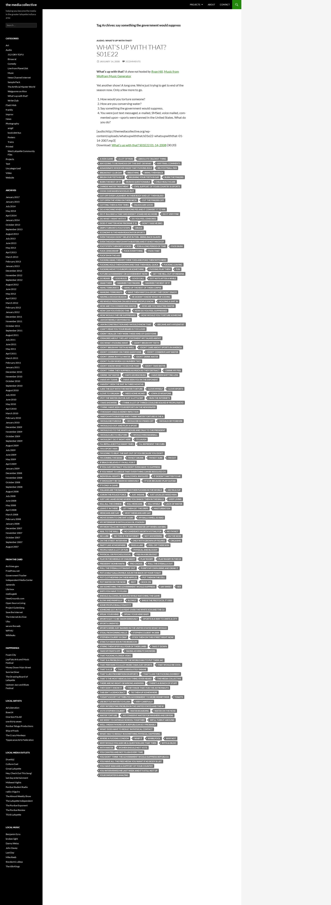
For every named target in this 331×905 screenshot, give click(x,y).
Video (9, 173)
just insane (138, 494)
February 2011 (13, 362)
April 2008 (11, 509)
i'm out (172, 458)
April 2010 (11, 408)
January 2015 (13, 201)
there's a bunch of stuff (163, 683)
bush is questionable (138, 182)
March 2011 (12, 358)
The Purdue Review (15, 810)
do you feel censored (144, 218)
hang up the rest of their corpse (142, 287)
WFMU (9, 630)
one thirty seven (14, 721)
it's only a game (109, 485)
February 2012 (13, 307)
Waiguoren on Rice (17, 91)
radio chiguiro (13, 791)
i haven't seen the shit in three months (121, 384)
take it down (159, 646)
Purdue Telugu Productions (19, 726)
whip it (138, 738)
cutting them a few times (114, 205)
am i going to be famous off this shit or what (126, 163)
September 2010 (14, 385)
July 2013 (11, 238)
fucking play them (159, 269)
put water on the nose (113, 582)
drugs (138, 228)
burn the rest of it (110, 182)
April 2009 (11, 463)
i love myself (155, 389)
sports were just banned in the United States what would (133, 628)
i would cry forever (170, 421)
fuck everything (133, 251)
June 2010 (11, 399)
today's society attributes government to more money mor (134, 697)
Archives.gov (12, 566)
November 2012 (14, 275)
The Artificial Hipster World (21, 86)
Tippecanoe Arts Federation (20, 739)
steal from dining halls (113, 632)
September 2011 (14, 330)
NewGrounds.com (15, 598)
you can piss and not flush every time (121, 752)
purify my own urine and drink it (159, 568)
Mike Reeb (11, 857)
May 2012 (11, 293)
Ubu (8, 621)
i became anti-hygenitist (170, 324)
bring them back (153, 172)
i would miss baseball (145, 435)
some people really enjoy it (115, 605)
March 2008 (12, 514)
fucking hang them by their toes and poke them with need (133, 260)
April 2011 (11, 353)
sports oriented (109, 623)
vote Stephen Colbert (112, 711)
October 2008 (13, 482)
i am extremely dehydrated (115, 320)
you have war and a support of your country (126, 766)
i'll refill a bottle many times (117, 444)
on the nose (174, 536)
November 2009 (14, 431)
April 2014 (11, 215)
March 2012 (12, 302)
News (8, 118)
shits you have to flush (113, 591)
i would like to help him (113, 435)
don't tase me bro (152, 223)
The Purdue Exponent (17, 805)
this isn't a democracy (112, 692)
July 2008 (11, 496)
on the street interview (113, 540)
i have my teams (108, 379)
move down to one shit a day (116, 517)
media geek (11, 593)
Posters (11, 137)
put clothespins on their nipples (118, 577)
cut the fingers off (153, 200)
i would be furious (110, 421)
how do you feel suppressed (151, 310)
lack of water (174, 504)
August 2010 (12, 390)
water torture (108, 715)
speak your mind (109, 614)
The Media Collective (169, 678)
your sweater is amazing (114, 775)
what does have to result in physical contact (126, 729)
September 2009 (14, 440)
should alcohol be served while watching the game (130, 596)
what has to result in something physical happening (130, 734)
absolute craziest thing (152, 159)
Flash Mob (11, 105)
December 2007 (14, 528)
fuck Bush (177, 246)
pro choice (136, 563)
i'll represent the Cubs (152, 444)
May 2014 (11, 210)
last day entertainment (17, 777)
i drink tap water (109, 375)
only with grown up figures (149, 540)
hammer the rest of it (157, 283)
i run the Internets (159, 398)
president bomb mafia (112, 563)
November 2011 (14, 321)
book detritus (14, 132)
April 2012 (11, 298)
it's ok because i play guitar (160, 481)
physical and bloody (145, 550)
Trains (11, 141)
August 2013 (12, 233)
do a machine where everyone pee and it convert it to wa (133, 209)
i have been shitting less (164, 375)
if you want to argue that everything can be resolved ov (133, 471)
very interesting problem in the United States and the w (132, 706)
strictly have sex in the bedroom (118, 642)
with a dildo (169, 743)
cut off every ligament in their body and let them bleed (132, 195)
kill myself (154, 504)
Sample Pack (14, 82)
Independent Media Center (19, 580)
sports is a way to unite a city (160, 619)
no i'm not (173, 531)
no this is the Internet (126, 536)
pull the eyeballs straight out (117, 568)
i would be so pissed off (140, 421)
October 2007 (13, 537)
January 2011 (13, 367)
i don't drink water (147, 356)
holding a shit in (168, 301)
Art (7, 45)
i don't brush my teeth (146, 343)
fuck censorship (109, 251)
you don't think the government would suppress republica (134, 757)
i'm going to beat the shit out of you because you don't (131, 453)
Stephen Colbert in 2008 (146, 632)
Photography (12, 123)
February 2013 (13, 261)
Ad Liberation (12, 707)
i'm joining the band (111, 458)
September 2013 (14, 229)
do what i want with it (113, 218)
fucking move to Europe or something (122, 269)
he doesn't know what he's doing (151, 297)
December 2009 (14, 427)
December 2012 (14, 270)
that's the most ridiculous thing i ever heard (126, 678)
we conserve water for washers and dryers (148, 715)
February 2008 (13, 519)
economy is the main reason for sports (122, 232)
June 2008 (11, 500)
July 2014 (11, 206)
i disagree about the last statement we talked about (130, 338)
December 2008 (14, 473)
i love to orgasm (109, 393)
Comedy (12, 63)
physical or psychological (115, 554)
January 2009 (13, 468)
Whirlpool (154, 738)
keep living (175, 499)
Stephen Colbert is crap (113, 637)
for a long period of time (151, 246)
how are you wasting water (158, 306)
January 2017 (13, 197)
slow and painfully (111, 600)
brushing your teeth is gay (144, 177)
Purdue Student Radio (17, 787)
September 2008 (14, 486)
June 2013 (11, 243)
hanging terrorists (111, 292)
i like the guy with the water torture (121, 389)
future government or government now (123, 274)
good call (138, 278)
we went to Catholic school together (122, 720)
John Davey (11, 848)
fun (178, 269)
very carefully (144, 701)
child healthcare (165, 182)
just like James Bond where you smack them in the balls (132, 499)
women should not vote (133, 747)
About (211, 4)
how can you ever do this (114, 310)
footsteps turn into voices (115, 246)
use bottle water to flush (115, 701)
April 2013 (11, 252)
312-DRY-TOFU (16, 54)
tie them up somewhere (144, 692)
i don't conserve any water (162, 352)
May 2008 (11, 505)
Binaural (12, 59)
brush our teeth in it (111, 177)
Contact (225, 4)
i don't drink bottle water (115, 356)
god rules (121, 278)
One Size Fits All (14, 716)
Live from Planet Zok (18, 68)
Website (10, 177)
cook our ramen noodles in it (117, 191)
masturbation (162, 508)
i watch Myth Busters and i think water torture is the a (131, 416)
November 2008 (14, 477)
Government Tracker (16, 575)
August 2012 (12, 284)
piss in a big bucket (146, 554)
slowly (132, 600)
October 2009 (13, 436)
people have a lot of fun (114, 550)
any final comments (168, 163)
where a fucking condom (114, 738)
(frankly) (10, 759)
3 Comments (132, 61)
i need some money (135, 393)
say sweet (166, 586)
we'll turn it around (162, 720)
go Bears (105, 278)
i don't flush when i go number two (120, 361)
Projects (195, 4)
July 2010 (11, 394)
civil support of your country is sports (157, 186)
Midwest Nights (13, 782)
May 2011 (11, 348)
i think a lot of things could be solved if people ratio (153, 402)
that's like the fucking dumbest (161, 674)
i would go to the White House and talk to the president (132, 430)
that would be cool (169, 665)
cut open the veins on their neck (118, 200)
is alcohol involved (136, 476)
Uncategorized (13, 168)
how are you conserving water (118, 306)
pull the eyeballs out (160, 563)
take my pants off (110, 651)
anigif (10, 128)
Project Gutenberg (15, 607)
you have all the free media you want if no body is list (131, 761)
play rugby (146, 559)
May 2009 (11, 459)
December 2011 (14, 316)
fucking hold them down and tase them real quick (129, 264)
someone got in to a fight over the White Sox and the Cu (132, 609)
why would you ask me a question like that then (128, 743)
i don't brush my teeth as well (117, 347)
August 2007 (12, 546)
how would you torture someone (161, 315)
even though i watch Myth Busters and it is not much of (132, 241)
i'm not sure (156, 458)
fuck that (154, 251)
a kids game (106, 159)
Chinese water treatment (114, 186)
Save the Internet (14, 612)
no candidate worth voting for (142, 531)
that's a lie (106, 669)
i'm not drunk (136, 458)
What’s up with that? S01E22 (131, 50)
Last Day (10, 852)
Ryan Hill (157, 71)
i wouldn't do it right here (115, 439)
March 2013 (12, 256)
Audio (100, 40)
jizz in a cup (174, 490)
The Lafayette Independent (19, 800)
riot (133, 582)
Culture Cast (12, 764)
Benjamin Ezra (13, 834)
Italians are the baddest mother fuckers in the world (131, 490)
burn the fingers (174, 177)
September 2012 (14, 279)
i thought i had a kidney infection (119, 412)
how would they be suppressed (118, 315)
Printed (9, 146)
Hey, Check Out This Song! (19, 773)
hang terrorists (109, 287)
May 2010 (11, 404)
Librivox (10, 589)
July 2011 (11, 339)
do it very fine (171, 214)
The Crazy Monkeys (15, 735)
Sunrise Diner (12, 672)
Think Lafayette (13, 814)
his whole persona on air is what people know (127, 301)
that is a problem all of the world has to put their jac (131, 660)
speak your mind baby (136, 614)
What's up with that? (118, 40)
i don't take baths (155, 366)
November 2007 (14, 532)
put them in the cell (153, 577)
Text (8, 163)
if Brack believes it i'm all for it (117, 462)
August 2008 (12, 491)
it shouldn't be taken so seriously (119, 481)
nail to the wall (109, 531)
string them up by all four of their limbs (123, 646)
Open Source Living (15, 603)
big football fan (167, 168)
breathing (133, 172)
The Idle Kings (13, 866)
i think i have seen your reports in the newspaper (128, 407)
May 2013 (11, 247)
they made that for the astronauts (148, 688)
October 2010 (13, 381)
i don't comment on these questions (120, 352)
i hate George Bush (135, 375)
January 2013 (13, 266)
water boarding (139, 711)
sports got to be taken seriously (119, 619)
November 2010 (14, 376)
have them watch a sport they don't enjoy (152, 292)
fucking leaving (173, 264)
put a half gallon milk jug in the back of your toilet (130, 573)
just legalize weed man (163, 494)
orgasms (175, 540)
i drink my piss (173, 370)
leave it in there (109, 508)
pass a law (137, 545)
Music (11, 72)
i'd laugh (141, 439)
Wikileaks (10, 635)
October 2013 (13, 224)
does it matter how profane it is (118, 223)
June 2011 (11, 344)
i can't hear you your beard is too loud (122, 329)
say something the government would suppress (127, 586)
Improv (9, 114)
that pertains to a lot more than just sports (126, 665)
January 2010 (13, 422)
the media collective (21, 4)
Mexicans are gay (109, 513)
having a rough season (113, 297)
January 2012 (13, 312)
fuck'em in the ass (110, 255)
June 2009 (11, 454)
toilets (179, 697)
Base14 (9, 712)
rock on (146, 582)
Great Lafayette (13, 768)
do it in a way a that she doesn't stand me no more (128, 214)
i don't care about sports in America (161, 347)
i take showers (108, 402)
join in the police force (113, 494)
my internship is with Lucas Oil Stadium (122, 522)
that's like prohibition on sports (119, 674)
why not (171, 738)
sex (179, 586)
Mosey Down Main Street (18, 667)
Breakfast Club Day (111, 172)
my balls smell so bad (151, 517)
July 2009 (11, 450)
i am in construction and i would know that (126, 324)
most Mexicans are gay (138, 513)
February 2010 (13, 417)
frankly (9, 109)
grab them (106, 283)
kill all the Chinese (111, 504)
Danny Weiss (12, 843)
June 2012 (11, 289)
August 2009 (12, 445)
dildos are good (143, 205)
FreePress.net (13, 570)
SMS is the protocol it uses (157, 600)
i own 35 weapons (161, 393)
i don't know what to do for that (119, 366)
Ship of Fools (12, 730)
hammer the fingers (128, 283)
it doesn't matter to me (167, 476)
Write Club (13, 100)
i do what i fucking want (114, 343)
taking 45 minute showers (140, 651)
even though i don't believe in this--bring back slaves (130, 237)
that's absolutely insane (132, 669)
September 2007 (14, 542)
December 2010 (14, 371)
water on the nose (165, 711)
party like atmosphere (113, 545)
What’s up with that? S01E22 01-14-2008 (139, 145)
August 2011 (12, 335)
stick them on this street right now (153, 637)
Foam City (11, 654)
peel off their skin (158, 545)
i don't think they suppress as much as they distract (130, 370)
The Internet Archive (16, 616)
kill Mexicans (134, 504)
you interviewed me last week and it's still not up (128, 770)
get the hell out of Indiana (168, 274)
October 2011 (13, 325)
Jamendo (10, 584)
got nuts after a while (163, 278)
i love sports (175, 389)
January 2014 (13, 220)
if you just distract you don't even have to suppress (130, 467)
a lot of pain (125, 159)
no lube (104, 536)
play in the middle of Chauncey (117, 559)
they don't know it (111, 688)
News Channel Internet (19, 77)
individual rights (110, 476)
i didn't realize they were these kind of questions (128, 333)
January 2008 (13, 523)
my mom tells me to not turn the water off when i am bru (133, 527)
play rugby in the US (169, 559)
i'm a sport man (108, 448)
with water (106, 747)
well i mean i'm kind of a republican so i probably (128, 724)
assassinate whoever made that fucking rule (126, 168)
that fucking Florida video (115, 655)
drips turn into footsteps (115, 228)
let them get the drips (135, 508)
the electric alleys (14, 861)
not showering (153, 536)
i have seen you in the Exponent (140, 379)
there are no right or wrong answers (122, 683)
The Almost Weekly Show (18, 796)
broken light (12, 838)
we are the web (13, 626)
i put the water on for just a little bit (121, 398)
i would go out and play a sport (118, 425)
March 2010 (12, 413)
